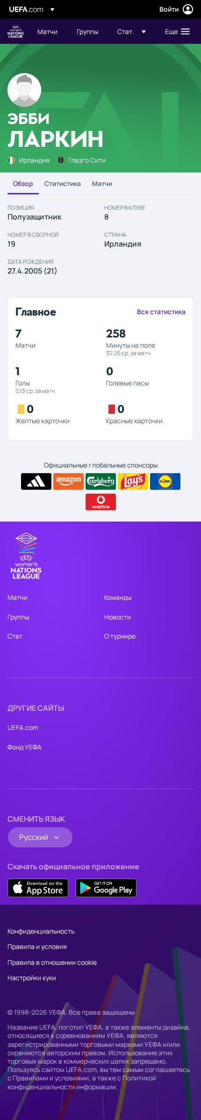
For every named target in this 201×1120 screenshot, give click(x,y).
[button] (131, 31)
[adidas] (36, 481)
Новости (117, 616)
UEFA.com (22, 727)
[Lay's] (133, 481)
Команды (117, 597)
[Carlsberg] (101, 481)
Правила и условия (37, 946)
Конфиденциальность (40, 931)
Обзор (23, 183)
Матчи (102, 183)
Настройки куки (31, 977)
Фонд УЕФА (24, 746)
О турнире (120, 636)
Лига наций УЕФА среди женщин (15, 31)
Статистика (62, 183)
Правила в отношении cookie (52, 962)
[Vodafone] (101, 502)
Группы (18, 616)
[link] (47, 31)
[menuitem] (49, 31)
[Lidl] (165, 481)
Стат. (15, 636)
